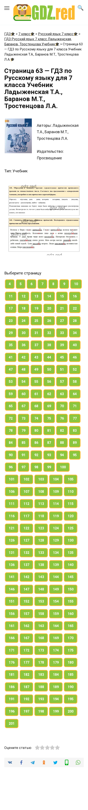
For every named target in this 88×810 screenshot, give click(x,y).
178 (41, 662)
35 (11, 345)
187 (26, 687)
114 (56, 504)
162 (26, 626)
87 (49, 443)
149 (56, 589)
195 (70, 699)
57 (62, 382)
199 (56, 711)
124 (56, 528)
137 (26, 565)
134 (56, 553)
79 (23, 431)
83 (75, 431)
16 (75, 296)
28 (75, 321)
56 (49, 382)
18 (23, 308)
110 (70, 492)
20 (49, 308)
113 (41, 504)
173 (41, 650)
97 (23, 467)
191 (12, 699)
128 (41, 540)
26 (49, 321)
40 (75, 345)
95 (75, 455)
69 (49, 406)
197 (26, 711)
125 (70, 528)
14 (49, 296)
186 (12, 687)
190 (70, 687)
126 (12, 540)
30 (23, 333)
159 (56, 614)
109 (56, 492)
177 (26, 662)
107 (26, 492)
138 (41, 565)
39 (62, 345)
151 (12, 601)
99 (49, 467)
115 (70, 504)
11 (11, 296)
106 (12, 492)
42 (23, 357)
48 (23, 369)
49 (36, 369)
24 (23, 321)
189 (56, 687)
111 (12, 504)
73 (23, 418)
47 (11, 369)
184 (56, 675)
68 (36, 406)
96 (11, 467)
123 (41, 528)
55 (36, 382)
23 (11, 321)
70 (62, 406)
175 (70, 650)
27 (62, 321)
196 (12, 711)
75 (49, 418)
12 (23, 296)
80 (36, 431)
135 (70, 553)
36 (23, 345)
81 (49, 431)
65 (11, 406)
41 (11, 357)
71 (75, 406)
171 (12, 650)
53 (11, 382)
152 (26, 601)
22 (75, 308)
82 (62, 431)
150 (70, 589)
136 (12, 565)
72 (11, 418)
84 (11, 443)
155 (70, 601)
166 (12, 638)
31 (36, 333)
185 (70, 675)
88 (62, 443)
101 (12, 479)
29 (11, 333)
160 (70, 614)
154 (56, 601)
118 (41, 516)
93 (49, 455)
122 (26, 528)
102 (26, 479)
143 (41, 577)
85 (23, 443)
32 (49, 333)
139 (56, 565)
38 (49, 345)
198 (41, 711)
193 (41, 699)
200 (70, 711)
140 (70, 565)
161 (12, 626)
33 (62, 333)
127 (26, 540)
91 (23, 455)
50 (49, 369)
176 (12, 662)
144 (56, 577)
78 (11, 431)
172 (26, 650)
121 (12, 528)
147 (26, 589)
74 (36, 418)
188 (41, 687)
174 (56, 650)
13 (36, 296)
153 (41, 601)
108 (41, 492)
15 (62, 296)
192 (26, 699)
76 (62, 418)
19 (36, 308)
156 (12, 614)
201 (12, 723)
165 (70, 626)
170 (70, 638)
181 (12, 675)
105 (70, 479)
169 (56, 638)
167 (26, 638)
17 (11, 308)
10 (76, 284)
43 (36, 357)
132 (26, 553)
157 (26, 614)
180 (70, 662)
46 (75, 357)
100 (63, 467)
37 (36, 345)
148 (41, 589)
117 (26, 516)
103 (41, 479)
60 (23, 394)
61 (36, 394)
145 (70, 577)
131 (12, 553)
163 (41, 626)
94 (62, 455)
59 (11, 394)
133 (41, 553)
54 (23, 382)
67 (23, 406)
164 (56, 626)
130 (70, 540)
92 (36, 455)
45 (62, 357)
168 (41, 638)
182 (26, 675)
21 (62, 308)
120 (70, 516)
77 (75, 418)
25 (36, 321)
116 (12, 516)
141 (12, 577)
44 (49, 357)
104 (56, 479)
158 (41, 614)
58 (75, 382)
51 (62, 369)
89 (75, 443)
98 (36, 467)
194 (56, 699)
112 (26, 504)
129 (56, 540)
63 (62, 394)
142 (26, 577)
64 (75, 394)
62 (49, 394)
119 (56, 516)
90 (11, 455)
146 (12, 589)
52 (75, 369)
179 (56, 662)
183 (41, 675)
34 (75, 333)
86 (36, 443)
